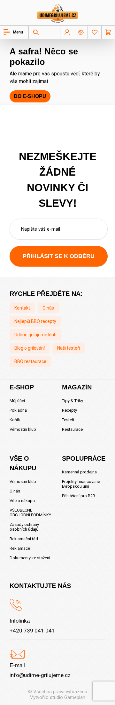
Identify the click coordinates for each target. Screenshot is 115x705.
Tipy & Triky (72, 400)
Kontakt (22, 308)
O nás (48, 308)
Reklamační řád (24, 538)
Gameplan (74, 697)
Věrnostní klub (23, 429)
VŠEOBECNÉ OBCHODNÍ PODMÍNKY (30, 512)
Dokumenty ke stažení (30, 557)
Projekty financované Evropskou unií (81, 484)
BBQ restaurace (30, 361)
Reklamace (20, 548)
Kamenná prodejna (79, 472)
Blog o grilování (29, 348)
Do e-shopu (30, 96)
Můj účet (17, 400)
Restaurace (72, 429)
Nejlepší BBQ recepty (35, 321)
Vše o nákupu (22, 500)
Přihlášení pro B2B (78, 495)
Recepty (69, 410)
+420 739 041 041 (32, 630)
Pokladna (18, 410)
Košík (15, 419)
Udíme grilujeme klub (35, 334)
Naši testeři (68, 348)
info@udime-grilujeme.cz (40, 675)
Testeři (68, 419)
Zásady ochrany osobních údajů (24, 527)
